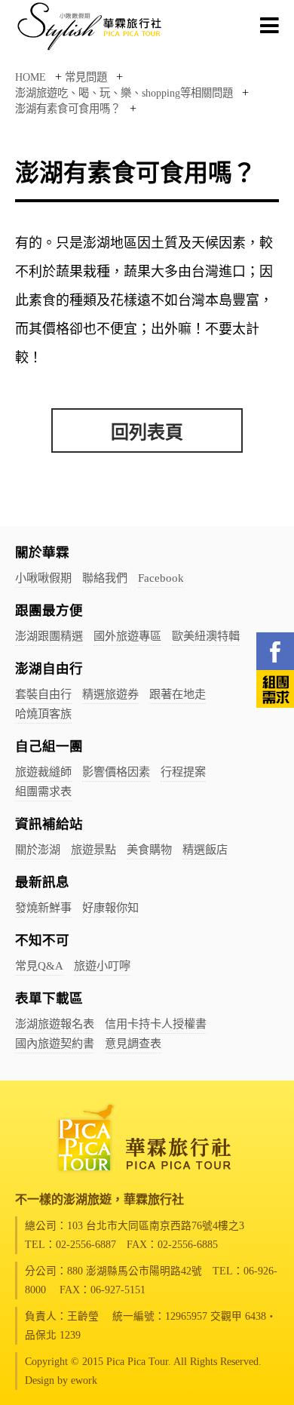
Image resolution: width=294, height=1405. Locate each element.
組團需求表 (43, 791)
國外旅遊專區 (127, 635)
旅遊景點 (93, 849)
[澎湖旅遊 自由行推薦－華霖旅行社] (90, 49)
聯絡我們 (104, 577)
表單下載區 (49, 998)
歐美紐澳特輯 (206, 635)
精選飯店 (205, 849)
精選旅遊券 (110, 693)
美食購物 (149, 849)
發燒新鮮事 (43, 907)
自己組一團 (49, 746)
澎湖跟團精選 (49, 635)
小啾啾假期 (43, 577)
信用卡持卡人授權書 (156, 1023)
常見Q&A (39, 965)
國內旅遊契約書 (54, 1043)
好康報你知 (110, 907)
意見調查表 (133, 1043)
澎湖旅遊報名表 (54, 1023)
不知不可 (42, 940)
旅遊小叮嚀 (102, 965)
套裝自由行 (43, 693)
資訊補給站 (49, 824)
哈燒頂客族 (43, 713)
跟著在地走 (177, 693)
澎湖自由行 (49, 668)
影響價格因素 (116, 771)
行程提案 (183, 771)
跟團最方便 (49, 610)
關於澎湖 (37, 849)
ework (84, 1380)
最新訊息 (42, 882)
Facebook (161, 577)
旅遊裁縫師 (43, 771)
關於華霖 (42, 552)
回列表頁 (147, 432)
